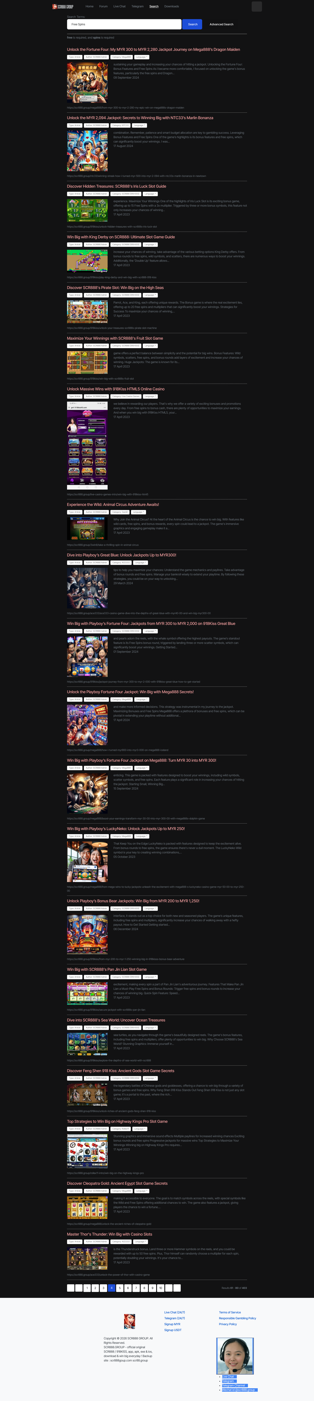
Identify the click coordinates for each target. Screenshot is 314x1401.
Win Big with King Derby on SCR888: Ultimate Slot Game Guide (121, 237)
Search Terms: (76, 17)
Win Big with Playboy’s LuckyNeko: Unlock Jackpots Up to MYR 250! (126, 828)
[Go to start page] (70, 1288)
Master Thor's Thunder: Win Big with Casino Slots (109, 1234)
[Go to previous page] (79, 1288)
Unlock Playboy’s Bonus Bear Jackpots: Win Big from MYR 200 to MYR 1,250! (133, 901)
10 (160, 1288)
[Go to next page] (169, 1288)
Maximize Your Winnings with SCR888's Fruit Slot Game (115, 338)
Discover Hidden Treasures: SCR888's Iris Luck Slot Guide (116, 186)
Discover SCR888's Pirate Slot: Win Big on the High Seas (115, 287)
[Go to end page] (177, 1288)
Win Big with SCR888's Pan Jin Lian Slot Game (107, 969)
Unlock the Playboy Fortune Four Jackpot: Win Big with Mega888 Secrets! (130, 691)
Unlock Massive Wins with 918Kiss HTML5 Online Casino (116, 389)
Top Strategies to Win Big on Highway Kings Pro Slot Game (117, 1121)
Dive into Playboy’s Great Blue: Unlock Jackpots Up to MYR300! (121, 555)
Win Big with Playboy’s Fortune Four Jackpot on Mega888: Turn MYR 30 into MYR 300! (141, 760)
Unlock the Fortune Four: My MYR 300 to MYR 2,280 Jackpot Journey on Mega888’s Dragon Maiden (153, 49)
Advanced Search (221, 24)
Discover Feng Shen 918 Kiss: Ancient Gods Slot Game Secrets (120, 1070)
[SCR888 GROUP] (63, 6)
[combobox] (124, 24)
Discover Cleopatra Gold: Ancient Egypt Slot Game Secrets (117, 1183)
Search (193, 24)
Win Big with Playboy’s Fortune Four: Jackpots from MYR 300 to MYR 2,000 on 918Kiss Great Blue (151, 623)
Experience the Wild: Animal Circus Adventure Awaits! (113, 504)
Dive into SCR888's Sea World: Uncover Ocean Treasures (116, 1020)
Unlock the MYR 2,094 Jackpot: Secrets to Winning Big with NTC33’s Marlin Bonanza (140, 117)
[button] (257, 6)
